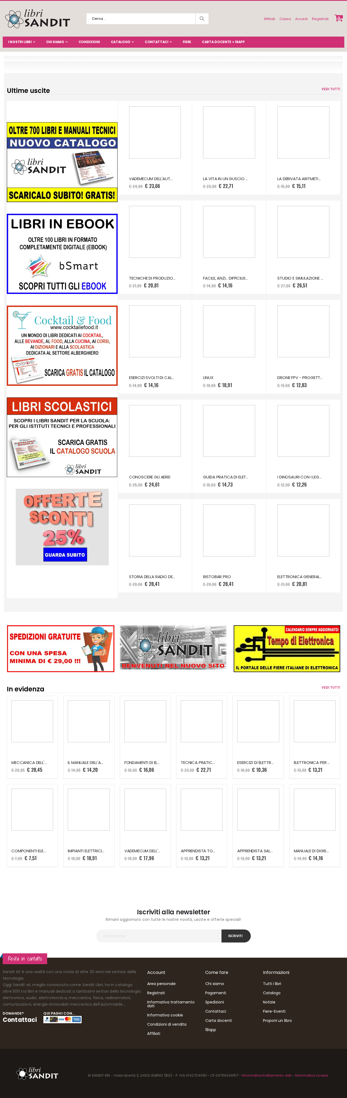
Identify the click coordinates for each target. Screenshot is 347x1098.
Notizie (269, 1002)
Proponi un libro (277, 1020)
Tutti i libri (272, 983)
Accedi (301, 18)
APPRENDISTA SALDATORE (255, 851)
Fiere (187, 42)
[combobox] (147, 18)
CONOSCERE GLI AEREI (149, 477)
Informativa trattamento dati (171, 1004)
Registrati (320, 18)
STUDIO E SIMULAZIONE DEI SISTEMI (300, 278)
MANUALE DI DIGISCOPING (312, 851)
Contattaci (156, 42)
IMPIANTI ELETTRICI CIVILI (86, 851)
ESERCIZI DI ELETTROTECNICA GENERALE (255, 762)
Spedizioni (214, 1002)
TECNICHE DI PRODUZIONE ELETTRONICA (152, 278)
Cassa (285, 18)
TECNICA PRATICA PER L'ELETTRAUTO (199, 762)
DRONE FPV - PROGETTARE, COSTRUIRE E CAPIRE (300, 377)
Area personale (161, 983)
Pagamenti (215, 993)
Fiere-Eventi (274, 1011)
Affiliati (269, 18)
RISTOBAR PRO (217, 576)
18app (210, 1029)
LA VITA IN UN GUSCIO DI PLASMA (226, 179)
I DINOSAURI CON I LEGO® (300, 477)
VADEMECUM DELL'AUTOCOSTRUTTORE (142, 851)
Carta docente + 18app (223, 42)
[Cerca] (201, 18)
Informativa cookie (165, 1015)
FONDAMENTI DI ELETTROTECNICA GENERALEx (142, 762)
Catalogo (121, 42)
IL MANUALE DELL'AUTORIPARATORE (86, 762)
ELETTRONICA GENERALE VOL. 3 (300, 576)
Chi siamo (55, 42)
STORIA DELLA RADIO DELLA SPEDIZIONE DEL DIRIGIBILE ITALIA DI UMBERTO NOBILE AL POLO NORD (152, 576)
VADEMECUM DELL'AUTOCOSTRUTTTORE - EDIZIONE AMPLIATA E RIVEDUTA (152, 179)
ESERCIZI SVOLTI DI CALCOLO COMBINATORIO (152, 377)
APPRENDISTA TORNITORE (199, 851)
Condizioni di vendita (167, 1024)
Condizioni (89, 42)
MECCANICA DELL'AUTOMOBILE (29, 762)
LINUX (208, 377)
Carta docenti (218, 1020)
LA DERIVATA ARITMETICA (300, 179)
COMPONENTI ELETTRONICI (29, 851)
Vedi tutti (331, 89)
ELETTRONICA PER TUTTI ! (312, 762)
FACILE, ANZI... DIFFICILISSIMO (226, 278)
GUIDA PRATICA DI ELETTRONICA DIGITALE (226, 477)
